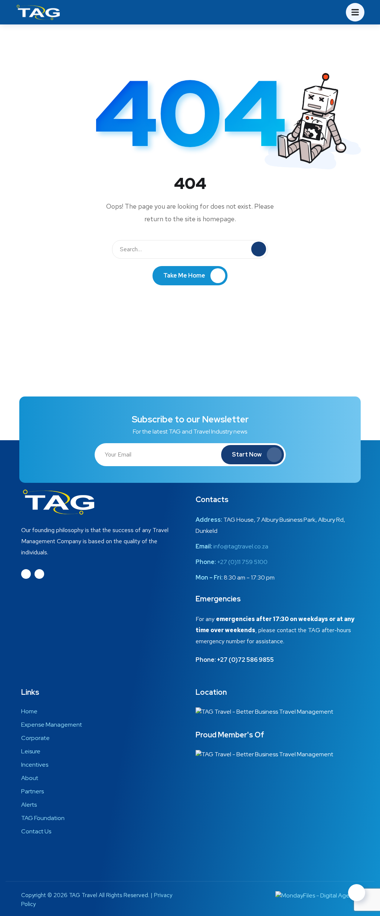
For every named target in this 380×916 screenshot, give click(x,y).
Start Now (247, 454)
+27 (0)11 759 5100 (242, 562)
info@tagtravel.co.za (240, 546)
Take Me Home (184, 275)
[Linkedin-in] (39, 574)
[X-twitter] (26, 574)
